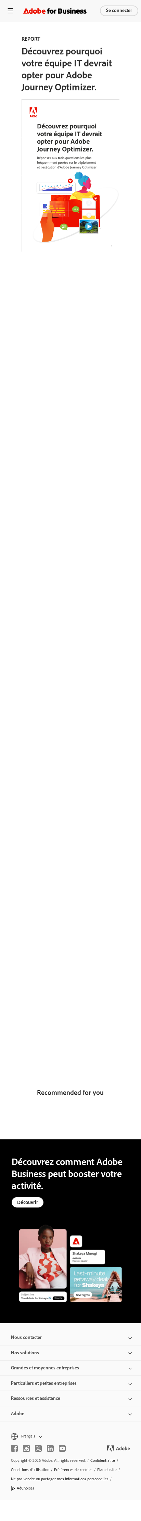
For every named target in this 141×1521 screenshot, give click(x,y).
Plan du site (107, 1469)
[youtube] (62, 1448)
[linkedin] (50, 1448)
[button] (70, 1436)
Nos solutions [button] (25, 1353)
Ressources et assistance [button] (35, 1398)
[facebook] (14, 1448)
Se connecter (119, 10)
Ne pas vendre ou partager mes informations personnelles (59, 1479)
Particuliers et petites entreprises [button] (44, 1383)
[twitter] (38, 1448)
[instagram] (26, 1448)
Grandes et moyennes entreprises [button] (45, 1368)
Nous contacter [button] (26, 1337)
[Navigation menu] (10, 11)
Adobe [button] (17, 1414)
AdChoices (25, 1488)
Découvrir (27, 1202)
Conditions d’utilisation (30, 1469)
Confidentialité (102, 1460)
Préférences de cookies (73, 1469)
